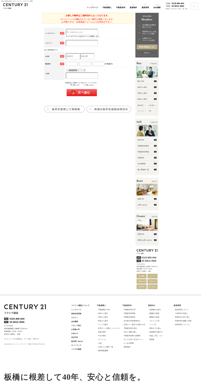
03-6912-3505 (178, 6)
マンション (140, 110)
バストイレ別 (154, 321)
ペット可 (152, 324)
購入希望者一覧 (143, 170)
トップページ (76, 310)
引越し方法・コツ (156, 336)
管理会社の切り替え (182, 317)
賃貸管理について (181, 310)
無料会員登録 (76, 313)
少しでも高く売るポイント (134, 339)
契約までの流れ (155, 328)
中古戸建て (152, 105)
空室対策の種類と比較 (183, 321)
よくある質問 (129, 343)
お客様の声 (141, 281)
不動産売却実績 (143, 152)
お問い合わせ (142, 205)
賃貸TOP (140, 199)
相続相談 (127, 347)
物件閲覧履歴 (103, 350)
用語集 (151, 339)
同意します (76, 85)
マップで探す (103, 324)
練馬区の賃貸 (154, 317)
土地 (150, 110)
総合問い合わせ (77, 341)
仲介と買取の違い (130, 332)
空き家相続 (141, 164)
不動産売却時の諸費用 (132, 336)
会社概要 (142, 276)
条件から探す (142, 87)
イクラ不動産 (76, 349)
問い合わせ (152, 287)
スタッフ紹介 (76, 325)
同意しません (89, 85)
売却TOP (140, 140)
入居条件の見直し (181, 313)
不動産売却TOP (130, 310)
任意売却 (140, 158)
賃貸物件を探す (155, 310)
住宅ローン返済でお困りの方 (134, 324)
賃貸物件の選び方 (156, 332)
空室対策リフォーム (182, 324)
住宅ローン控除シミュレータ (109, 328)
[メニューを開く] (194, 6)
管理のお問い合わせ (144, 240)
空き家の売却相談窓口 (132, 321)
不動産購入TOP (104, 310)
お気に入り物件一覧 (105, 347)
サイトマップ (76, 345)
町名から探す (142, 99)
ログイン (147, 53)
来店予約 (142, 287)
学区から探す (142, 93)
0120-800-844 (178, 3)
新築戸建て (140, 105)
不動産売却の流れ (130, 328)
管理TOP (140, 234)
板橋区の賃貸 (154, 313)
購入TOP (140, 81)
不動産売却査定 (143, 146)
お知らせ (152, 281)
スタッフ (152, 276)
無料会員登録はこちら (147, 47)
